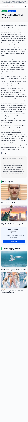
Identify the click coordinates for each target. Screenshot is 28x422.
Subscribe (14, 241)
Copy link (6, 153)
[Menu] (25, 6)
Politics (4, 11)
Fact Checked (11, 11)
